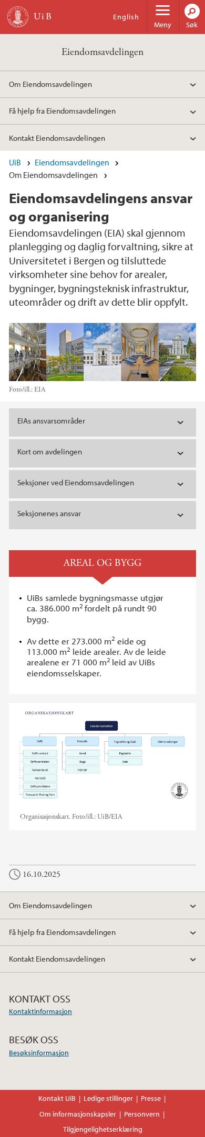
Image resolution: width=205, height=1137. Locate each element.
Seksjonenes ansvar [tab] (49, 513)
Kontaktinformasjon (40, 1011)
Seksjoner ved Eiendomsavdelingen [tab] (75, 482)
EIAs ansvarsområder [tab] (51, 421)
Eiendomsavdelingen (103, 52)
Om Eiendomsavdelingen (50, 84)
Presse (151, 1098)
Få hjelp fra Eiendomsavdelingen (62, 110)
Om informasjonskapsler (77, 1114)
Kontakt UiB (57, 1098)
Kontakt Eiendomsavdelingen (57, 137)
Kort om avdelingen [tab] (49, 451)
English (126, 16)
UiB (15, 162)
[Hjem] (17, 16)
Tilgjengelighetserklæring (102, 1129)
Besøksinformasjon (39, 1052)
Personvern (142, 1114)
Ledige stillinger (108, 1098)
